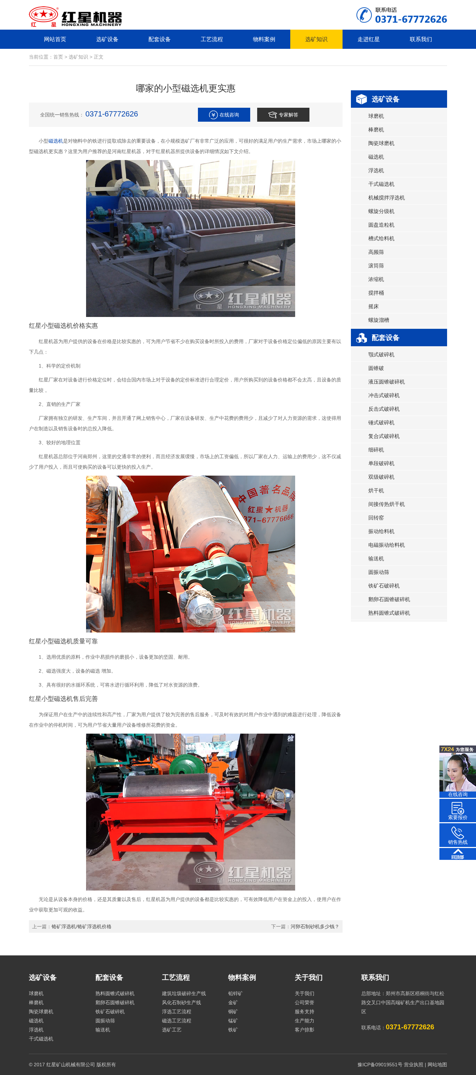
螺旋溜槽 (378, 320)
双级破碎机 (381, 477)
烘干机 (376, 490)
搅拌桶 (376, 293)
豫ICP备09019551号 (380, 1064)
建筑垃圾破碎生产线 (184, 993)
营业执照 (413, 1064)
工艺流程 (212, 39)
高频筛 (376, 252)
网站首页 (55, 39)
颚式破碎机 (381, 354)
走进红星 (369, 39)
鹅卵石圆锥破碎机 (389, 599)
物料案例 (264, 39)
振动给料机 (381, 531)
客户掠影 (304, 1029)
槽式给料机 (381, 238)
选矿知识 (316, 39)
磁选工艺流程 (176, 1020)
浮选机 (376, 170)
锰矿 (233, 1020)
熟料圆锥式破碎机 (389, 613)
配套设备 (159, 39)
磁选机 (55, 141)
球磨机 (376, 116)
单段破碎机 (381, 463)
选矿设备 (107, 39)
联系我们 (421, 39)
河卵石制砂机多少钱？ (315, 926)
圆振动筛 (378, 572)
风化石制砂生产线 (181, 1002)
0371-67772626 (111, 113)
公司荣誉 (304, 1002)
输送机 (376, 558)
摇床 (373, 306)
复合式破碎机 (384, 436)
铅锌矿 (235, 993)
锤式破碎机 (381, 422)
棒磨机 (376, 130)
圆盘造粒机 (381, 225)
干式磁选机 (381, 184)
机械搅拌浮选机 (386, 197)
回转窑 (376, 518)
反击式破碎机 (384, 409)
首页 (58, 57)
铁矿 (233, 1029)
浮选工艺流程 (176, 1011)
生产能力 (304, 1020)
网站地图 (437, 1064)
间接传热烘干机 (386, 504)
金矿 (233, 1002)
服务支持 (304, 1011)
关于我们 (309, 977)
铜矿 (233, 1011)
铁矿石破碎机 (384, 586)
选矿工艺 (172, 1029)
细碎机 (376, 450)
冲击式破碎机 (384, 395)
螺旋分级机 (381, 211)
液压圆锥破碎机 (386, 382)
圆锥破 (376, 368)
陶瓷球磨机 (381, 143)
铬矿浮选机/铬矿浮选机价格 (82, 926)
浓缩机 (376, 279)
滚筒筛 (376, 265)
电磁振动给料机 (386, 545)
